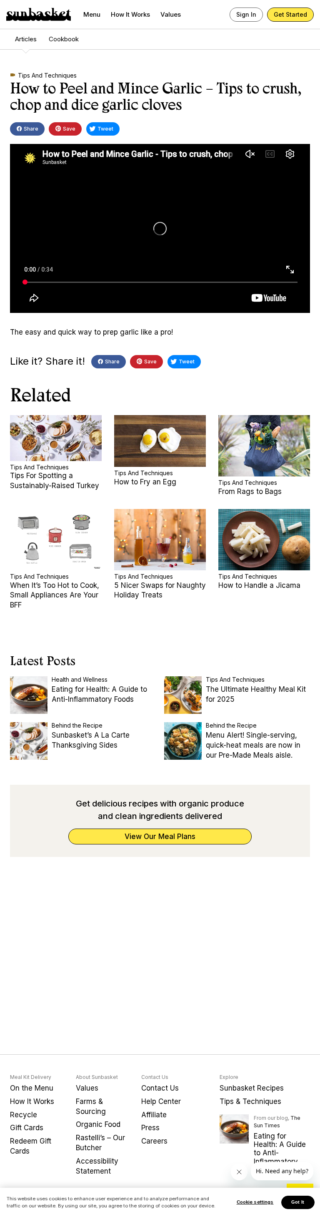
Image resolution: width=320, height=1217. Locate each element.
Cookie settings (255, 1202)
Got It (297, 1201)
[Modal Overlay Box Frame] (160, 609)
